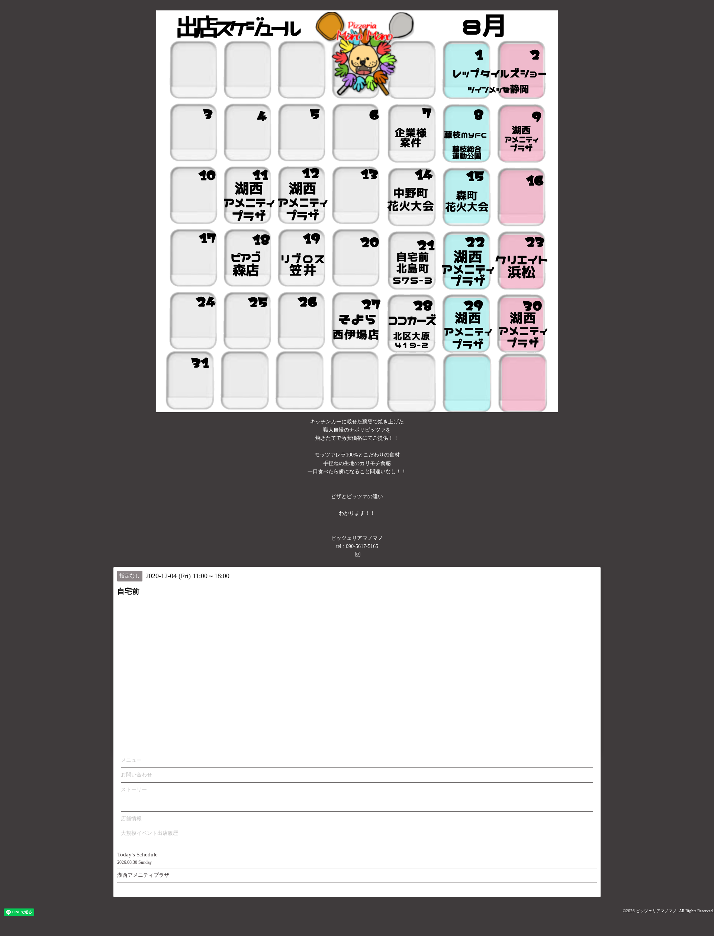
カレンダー (134, 804)
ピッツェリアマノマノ (656, 910)
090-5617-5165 (362, 546)
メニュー (131, 760)
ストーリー (134, 789)
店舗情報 (131, 818)
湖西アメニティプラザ (143, 875)
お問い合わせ (136, 775)
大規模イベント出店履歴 (149, 833)
